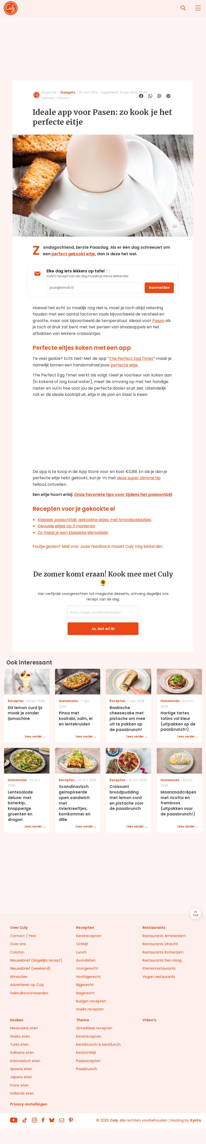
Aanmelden (159, 287)
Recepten (85, 927)
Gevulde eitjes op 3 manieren (66, 526)
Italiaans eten (22, 1052)
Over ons (18, 943)
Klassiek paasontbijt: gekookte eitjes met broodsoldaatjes (94, 520)
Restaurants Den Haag (162, 960)
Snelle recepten (90, 1009)
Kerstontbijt (86, 1052)
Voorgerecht (87, 968)
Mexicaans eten (24, 1028)
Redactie (48, 92)
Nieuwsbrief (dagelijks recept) (36, 960)
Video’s (149, 1020)
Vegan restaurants (158, 976)
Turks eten (19, 1044)
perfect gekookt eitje (73, 254)
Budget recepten (91, 1001)
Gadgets (67, 92)
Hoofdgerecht (88, 976)
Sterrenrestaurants (159, 968)
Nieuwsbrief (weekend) (30, 968)
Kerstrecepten (88, 935)
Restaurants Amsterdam (164, 935)
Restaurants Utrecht (160, 943)
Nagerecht (85, 993)
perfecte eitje (124, 365)
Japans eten (21, 1076)
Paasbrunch (86, 1068)
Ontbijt (82, 943)
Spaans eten (21, 1068)
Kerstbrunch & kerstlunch (98, 1044)
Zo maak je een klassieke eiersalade (73, 532)
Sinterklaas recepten (94, 1028)
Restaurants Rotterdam (163, 952)
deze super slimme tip (139, 478)
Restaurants (154, 927)
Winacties (18, 976)
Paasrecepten (88, 1060)
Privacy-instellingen (28, 1104)
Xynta (195, 1120)
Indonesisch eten (25, 1060)
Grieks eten (20, 1036)
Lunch (81, 952)
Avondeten (85, 960)
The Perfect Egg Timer (131, 358)
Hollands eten (22, 1093)
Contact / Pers (23, 935)
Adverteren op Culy (27, 984)
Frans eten (19, 1085)
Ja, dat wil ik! (103, 628)
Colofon (17, 952)
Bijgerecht (85, 984)
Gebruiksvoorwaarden (29, 993)
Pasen (158, 321)
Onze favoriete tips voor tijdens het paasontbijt (123, 494)
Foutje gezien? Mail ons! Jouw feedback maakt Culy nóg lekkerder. (98, 546)
